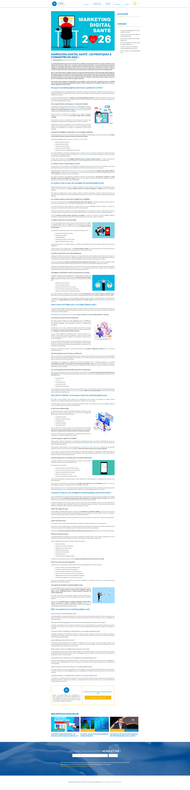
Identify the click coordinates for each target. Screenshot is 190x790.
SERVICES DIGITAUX (108, 4)
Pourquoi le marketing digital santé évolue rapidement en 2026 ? (130, 31)
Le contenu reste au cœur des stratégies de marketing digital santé (130, 35)
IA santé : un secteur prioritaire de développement (94, 735)
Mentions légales (106, 782)
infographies (77, 126)
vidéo (53, 223)
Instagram (53, 333)
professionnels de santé (75, 108)
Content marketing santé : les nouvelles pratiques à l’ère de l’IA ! (65, 735)
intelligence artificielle (80, 139)
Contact (126, 4)
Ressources (117, 4)
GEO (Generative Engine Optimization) (91, 447)
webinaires (58, 380)
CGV (113, 782)
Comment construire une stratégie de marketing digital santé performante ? (129, 47)
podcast (77, 256)
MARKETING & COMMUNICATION (97, 4)
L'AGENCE (86, 4)
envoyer (113, 755)
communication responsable (76, 170)
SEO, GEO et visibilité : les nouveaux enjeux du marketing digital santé (130, 43)
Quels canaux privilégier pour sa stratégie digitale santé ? (129, 39)
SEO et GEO (65, 487)
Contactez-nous (97, 697)
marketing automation (84, 154)
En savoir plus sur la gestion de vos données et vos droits (77, 766)
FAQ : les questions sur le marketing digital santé (130, 51)
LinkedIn (60, 327)
